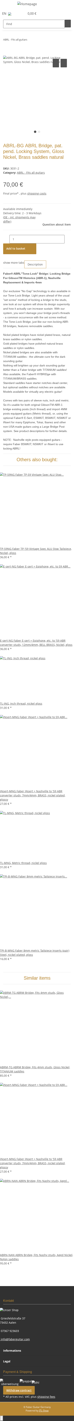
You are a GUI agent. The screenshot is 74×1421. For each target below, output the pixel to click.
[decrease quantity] (6, 239)
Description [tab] (35, 264)
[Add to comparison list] (56, 63)
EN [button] (4, 13)
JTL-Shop (44, 1410)
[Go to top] (1, 1418)
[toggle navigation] (8, 4)
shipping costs (36, 193)
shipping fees (46, 1397)
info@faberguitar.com (15, 1339)
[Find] (68, 23)
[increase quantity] (68, 239)
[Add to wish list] (64, 63)
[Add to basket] (6, 53)
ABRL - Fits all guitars (31, 172)
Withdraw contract (19, 1390)
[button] (18, 13)
